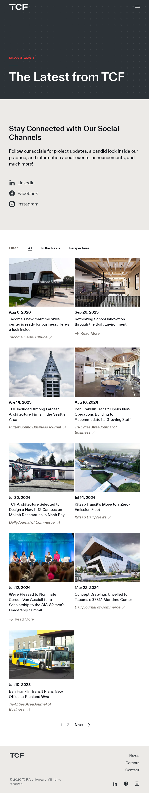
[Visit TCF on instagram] (137, 783)
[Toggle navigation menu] (137, 6)
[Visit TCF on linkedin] (115, 783)
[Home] (18, 7)
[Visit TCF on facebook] (126, 783)
